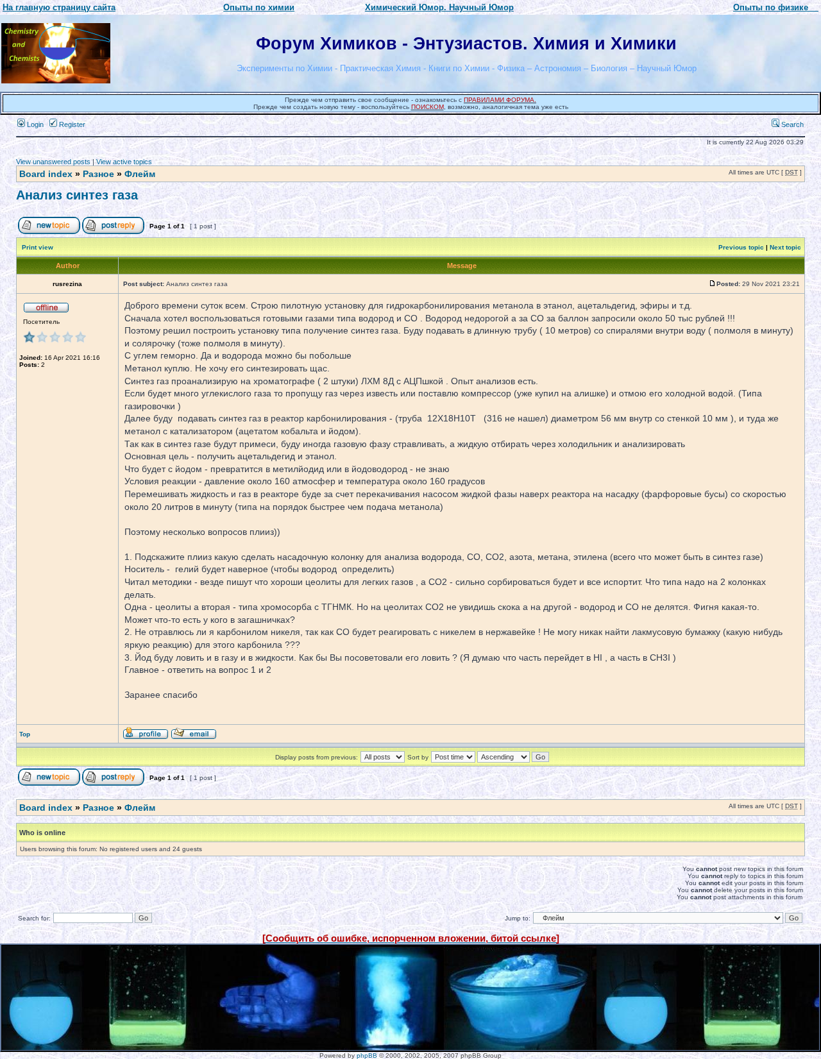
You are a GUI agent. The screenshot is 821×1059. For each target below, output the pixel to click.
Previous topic (741, 247)
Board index (45, 174)
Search (791, 124)
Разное (98, 174)
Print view (37, 247)
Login (34, 124)
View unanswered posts (53, 161)
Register (71, 124)
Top (24, 734)
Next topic (785, 247)
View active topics (124, 161)
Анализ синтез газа (77, 195)
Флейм (139, 174)
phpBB (367, 1055)
